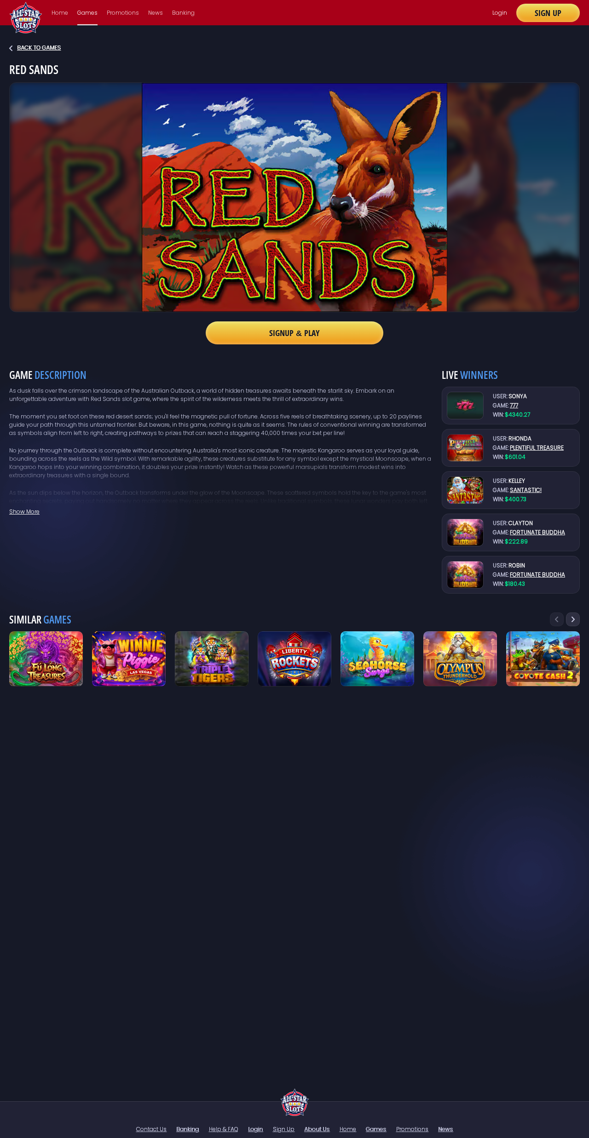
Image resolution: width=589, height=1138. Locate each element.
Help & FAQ (223, 1129)
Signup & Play (294, 332)
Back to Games (39, 47)
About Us (316, 1129)
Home (60, 13)
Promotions (123, 13)
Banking (183, 13)
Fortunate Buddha (537, 532)
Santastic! (526, 490)
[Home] (294, 1102)
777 (514, 405)
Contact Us (151, 1129)
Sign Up (548, 12)
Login (499, 13)
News (155, 13)
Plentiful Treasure (537, 448)
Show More (24, 511)
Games (87, 13)
